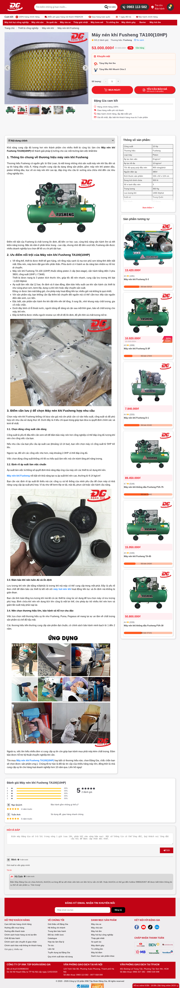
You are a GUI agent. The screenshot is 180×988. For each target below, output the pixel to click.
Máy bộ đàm (96, 952)
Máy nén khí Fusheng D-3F (137, 348)
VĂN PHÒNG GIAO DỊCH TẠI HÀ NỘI (82, 964)
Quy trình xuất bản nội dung (60, 956)
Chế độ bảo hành (12, 938)
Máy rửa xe (96, 924)
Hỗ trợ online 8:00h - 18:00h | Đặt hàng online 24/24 (155, 985)
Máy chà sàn (97, 928)
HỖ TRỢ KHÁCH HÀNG (17, 920)
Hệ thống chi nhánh (56, 928)
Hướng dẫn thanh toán (14, 931)
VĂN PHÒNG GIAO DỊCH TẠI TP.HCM (139, 964)
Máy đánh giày (97, 945)
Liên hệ (51, 949)
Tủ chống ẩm (97, 949)
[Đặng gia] (15, 7)
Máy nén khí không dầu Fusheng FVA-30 (143, 625)
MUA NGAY (114, 90)
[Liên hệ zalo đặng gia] (157, 928)
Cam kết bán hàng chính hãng (18, 924)
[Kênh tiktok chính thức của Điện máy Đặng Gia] (150, 928)
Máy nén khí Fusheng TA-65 (137, 556)
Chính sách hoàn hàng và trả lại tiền (20, 935)
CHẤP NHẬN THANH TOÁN (149, 938)
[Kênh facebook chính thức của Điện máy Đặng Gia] (136, 928)
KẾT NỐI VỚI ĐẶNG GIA (147, 920)
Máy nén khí (48, 28)
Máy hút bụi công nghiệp (102, 935)
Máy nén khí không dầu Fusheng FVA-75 (143, 487)
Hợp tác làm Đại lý (56, 942)
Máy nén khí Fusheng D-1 (136, 418)
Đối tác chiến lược (56, 935)
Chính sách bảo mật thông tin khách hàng (23, 945)
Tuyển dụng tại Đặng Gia (59, 952)
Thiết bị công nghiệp (28, 28)
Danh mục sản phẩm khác (102, 956)
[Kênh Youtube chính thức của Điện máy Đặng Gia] (143, 928)
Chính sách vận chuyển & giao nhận (20, 942)
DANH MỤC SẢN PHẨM (103, 920)
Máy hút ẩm (96, 931)
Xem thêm (147, 207)
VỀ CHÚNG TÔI (56, 920)
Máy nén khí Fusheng (68, 28)
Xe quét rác (96, 942)
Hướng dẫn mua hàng (14, 928)
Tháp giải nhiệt (97, 938)
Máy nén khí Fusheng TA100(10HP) (35, 760)
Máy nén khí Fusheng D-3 (136, 279)
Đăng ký (118, 910)
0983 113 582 (137, 7)
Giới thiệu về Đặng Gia (58, 924)
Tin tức (51, 945)
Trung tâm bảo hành (57, 931)
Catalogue (52, 938)
